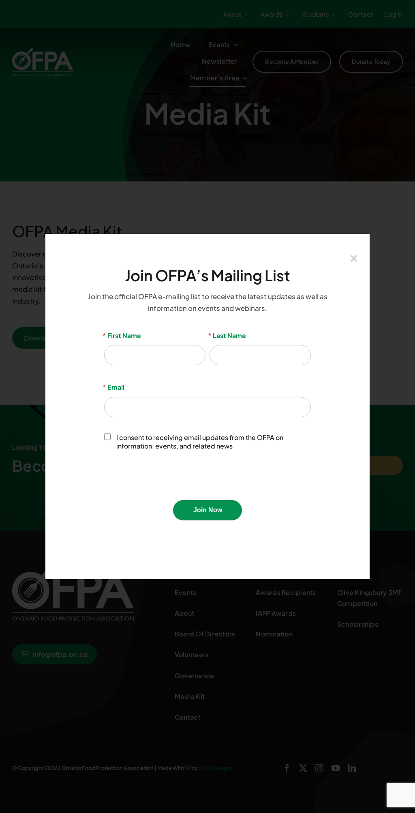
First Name (122, 335)
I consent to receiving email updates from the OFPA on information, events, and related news (199, 441)
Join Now (207, 510)
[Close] (354, 258)
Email (114, 387)
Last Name (228, 335)
